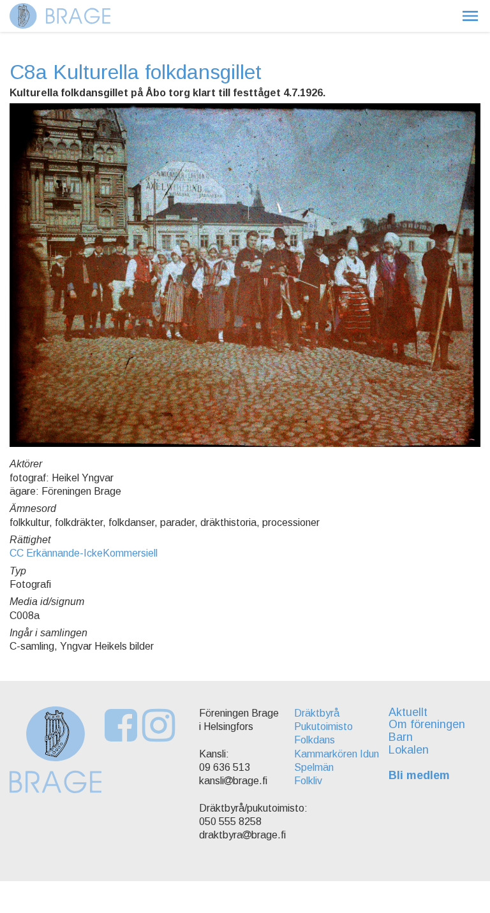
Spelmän (314, 767)
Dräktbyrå (316, 713)
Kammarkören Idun (336, 754)
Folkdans (314, 739)
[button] (470, 16)
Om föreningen (427, 724)
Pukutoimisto (323, 726)
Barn (401, 737)
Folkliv (308, 780)
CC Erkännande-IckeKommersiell (84, 553)
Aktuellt (408, 712)
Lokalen (409, 749)
